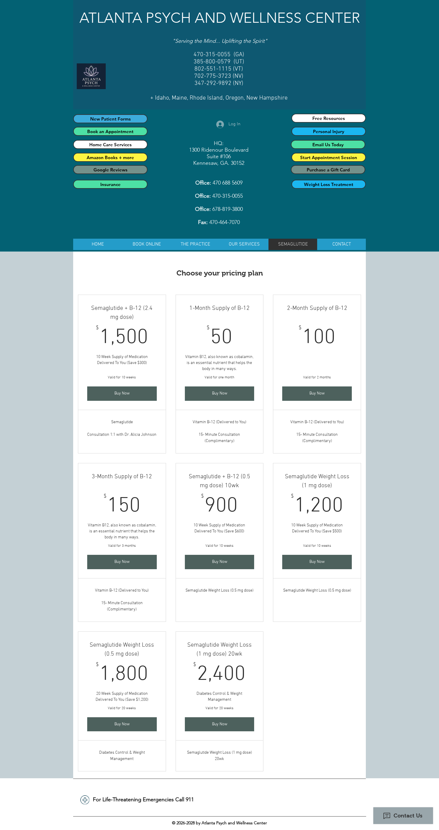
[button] (195, 244)
